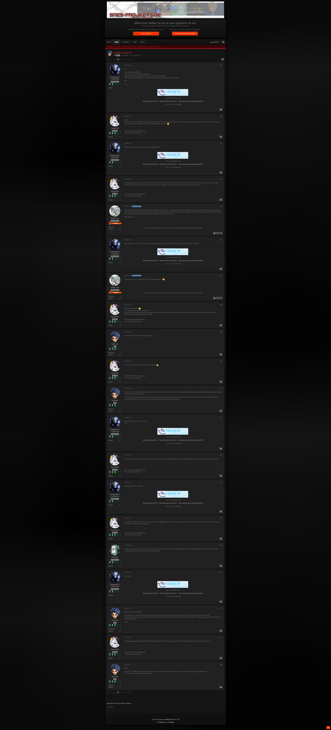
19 (126, 59)
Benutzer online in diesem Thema (119, 703)
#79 (221, 637)
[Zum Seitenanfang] (328, 727)
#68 (221, 305)
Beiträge (111, 88)
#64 (221, 179)
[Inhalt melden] (220, 109)
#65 (221, 206)
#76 (221, 545)
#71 (221, 388)
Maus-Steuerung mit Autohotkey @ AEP (190, 101)
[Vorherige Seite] (108, 59)
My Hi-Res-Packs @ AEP (150, 101)
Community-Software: (165, 719)
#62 (221, 116)
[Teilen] (222, 59)
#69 (221, 332)
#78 (221, 608)
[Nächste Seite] (129, 59)
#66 (221, 240)
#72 (221, 417)
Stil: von (165, 722)
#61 (221, 65)
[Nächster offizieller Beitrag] (220, 233)
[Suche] (223, 42)
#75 (221, 518)
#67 (221, 275)
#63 (221, 143)
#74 (221, 482)
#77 (221, 572)
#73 (221, 455)
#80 (221, 664)
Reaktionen (111, 227)
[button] (215, 42)
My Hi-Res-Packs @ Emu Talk (168, 101)
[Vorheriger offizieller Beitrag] (217, 233)
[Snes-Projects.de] (165, 10)
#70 (221, 361)
